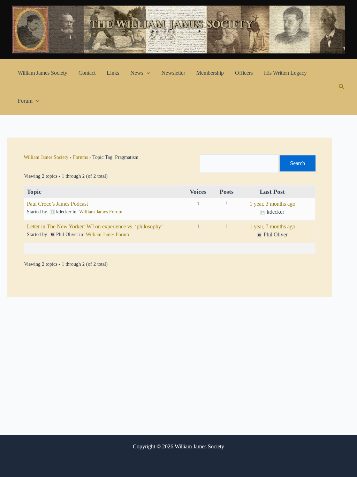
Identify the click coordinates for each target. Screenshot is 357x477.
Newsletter (173, 73)
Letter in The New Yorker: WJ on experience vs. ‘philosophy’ (95, 226)
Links (113, 73)
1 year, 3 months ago (272, 204)
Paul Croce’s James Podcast (57, 204)
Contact (87, 73)
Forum (25, 101)
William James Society (42, 73)
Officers (244, 73)
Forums (80, 157)
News (136, 73)
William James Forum (100, 211)
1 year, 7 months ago (272, 226)
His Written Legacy (285, 73)
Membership (210, 73)
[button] (146, 73)
